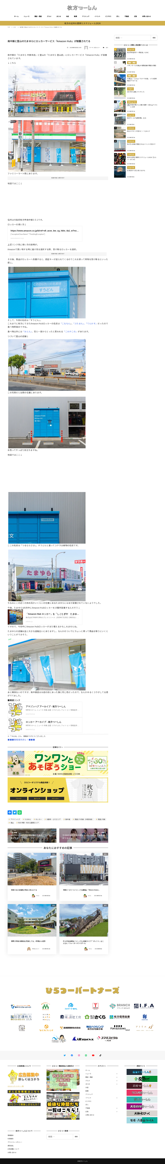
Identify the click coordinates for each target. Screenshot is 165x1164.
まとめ (58, 16)
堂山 (12, 822)
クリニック (85, 16)
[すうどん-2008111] (47, 90)
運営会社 (10, 1146)
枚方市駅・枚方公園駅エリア (28, 822)
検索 (154, 38)
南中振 (67, 819)
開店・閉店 (38, 16)
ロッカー (38, 819)
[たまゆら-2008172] (47, 421)
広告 (135, 16)
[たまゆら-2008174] (47, 364)
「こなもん (65, 323)
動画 (75, 16)
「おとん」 (27, 331)
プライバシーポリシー (15, 1142)
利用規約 (10, 1139)
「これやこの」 (70, 331)
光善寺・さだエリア (53, 819)
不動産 (127, 16)
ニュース (26, 16)
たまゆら (27, 819)
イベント (97, 16)
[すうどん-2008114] (47, 291)
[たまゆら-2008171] (47, 574)
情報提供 (10, 1135)
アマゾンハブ (15, 819)
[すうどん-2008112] (47, 144)
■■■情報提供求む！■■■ (21, 739)
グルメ (49, 16)
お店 (67, 16)
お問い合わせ (146, 16)
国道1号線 (101, 819)
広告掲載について (13, 1149)
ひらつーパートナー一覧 (16, 1086)
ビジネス (108, 16)
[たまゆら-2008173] (47, 516)
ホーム (16, 16)
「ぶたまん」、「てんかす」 (85, 323)
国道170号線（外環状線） (83, 819)
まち (107, 47)
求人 (117, 16)
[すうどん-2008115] (47, 663)
